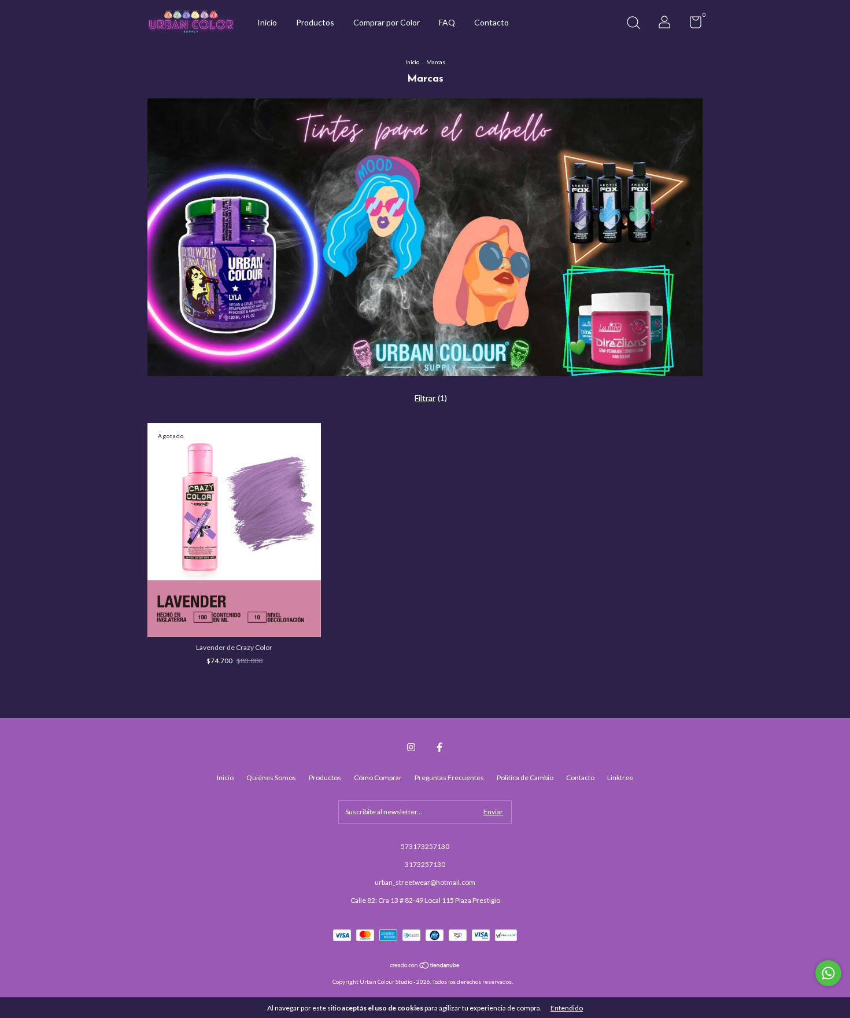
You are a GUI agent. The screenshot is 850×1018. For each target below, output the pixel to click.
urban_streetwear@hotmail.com (425, 882)
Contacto (491, 22)
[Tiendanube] (425, 966)
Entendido (566, 1008)
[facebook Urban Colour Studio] (439, 747)
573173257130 (425, 846)
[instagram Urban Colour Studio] (411, 747)
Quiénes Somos (271, 777)
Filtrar (425, 398)
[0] (691, 24)
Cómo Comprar (378, 777)
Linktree (620, 777)
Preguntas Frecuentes (449, 777)
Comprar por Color (386, 22)
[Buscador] (633, 24)
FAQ (447, 22)
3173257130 (425, 864)
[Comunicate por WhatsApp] (828, 973)
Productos (315, 22)
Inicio (267, 22)
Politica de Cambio (525, 777)
